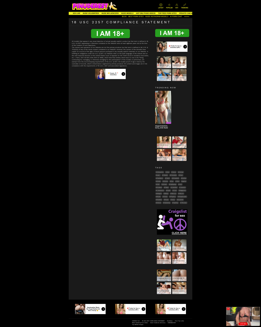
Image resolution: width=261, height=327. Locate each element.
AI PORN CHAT (176, 16)
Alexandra (160, 172)
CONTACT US (136, 321)
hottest (159, 187)
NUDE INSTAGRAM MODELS (156, 16)
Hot (181, 184)
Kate (168, 190)
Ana (168, 172)
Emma (166, 181)
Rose (166, 199)
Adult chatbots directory (157, 322)
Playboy (173, 196)
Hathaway (173, 184)
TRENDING (184, 8)
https (166, 187)
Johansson (160, 190)
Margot (159, 193)
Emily (158, 181)
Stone (159, 202)
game (184, 181)
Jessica (183, 187)
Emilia (184, 178)
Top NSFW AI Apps (137, 324)
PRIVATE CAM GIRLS (187, 13)
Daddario (160, 178)
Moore (182, 193)
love (175, 190)
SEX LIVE (76, 13)
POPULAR (169, 8)
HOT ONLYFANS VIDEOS (145, 13)
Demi (168, 178)
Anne (174, 172)
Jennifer (174, 187)
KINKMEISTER (172, 322)
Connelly (173, 175)
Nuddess (170, 321)
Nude (158, 196)
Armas (181, 172)
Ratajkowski (182, 196)
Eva (172, 181)
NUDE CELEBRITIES (91, 13)
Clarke (166, 175)
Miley (166, 193)
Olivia (165, 196)
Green (165, 184)
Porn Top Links (179, 321)
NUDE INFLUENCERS (110, 13)
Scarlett (180, 199)
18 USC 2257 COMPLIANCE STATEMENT (153, 321)
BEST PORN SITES (136, 16)
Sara (173, 199)
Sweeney (167, 202)
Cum (181, 175)
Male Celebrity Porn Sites (140, 322)
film (178, 181)
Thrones (184, 202)
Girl (158, 184)
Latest (161, 8)
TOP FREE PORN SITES (167, 13)
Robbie (159, 199)
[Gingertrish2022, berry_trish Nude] (163, 107)
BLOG (124, 16)
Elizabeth (176, 178)
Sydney (176, 202)
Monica (174, 193)
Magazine (183, 190)
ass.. (158, 175)
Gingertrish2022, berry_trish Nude (161, 127)
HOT (176, 8)
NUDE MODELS (127, 13)
